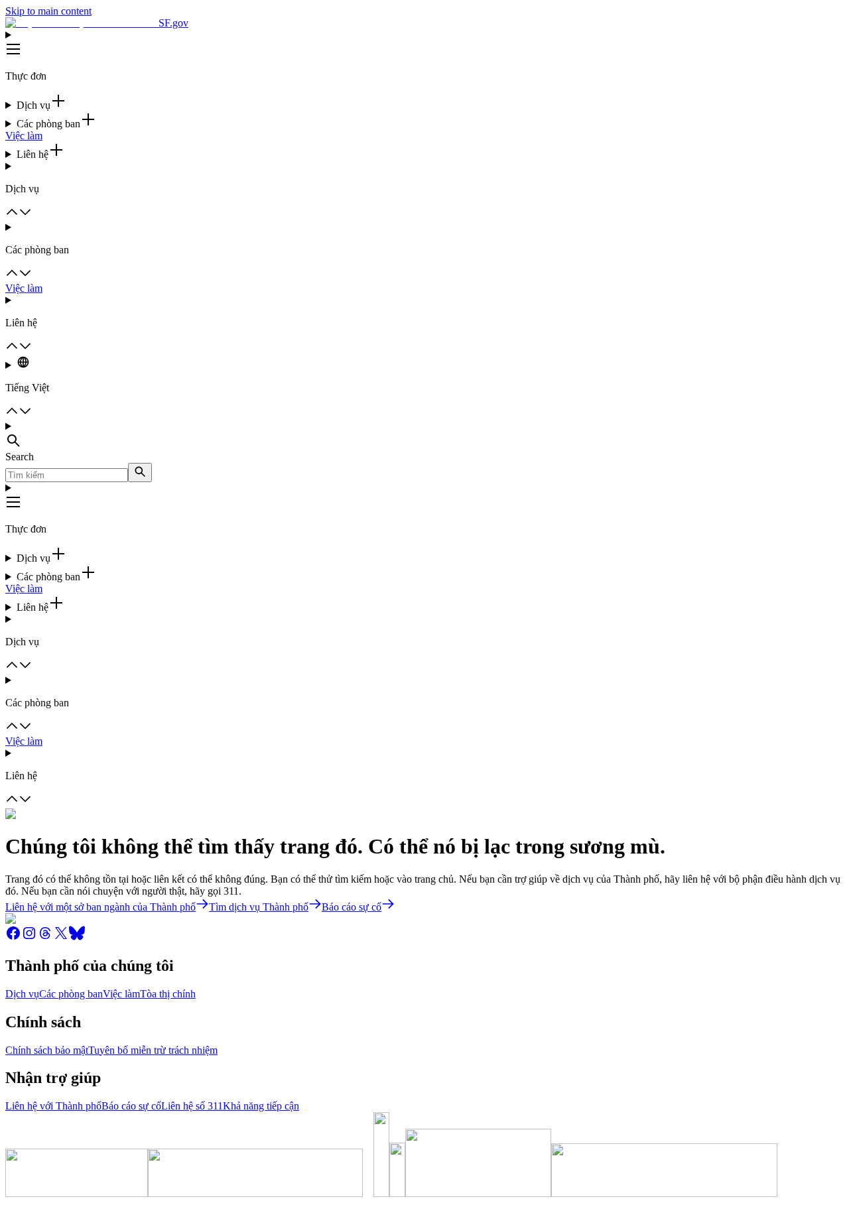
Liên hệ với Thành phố (53, 1105)
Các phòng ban (71, 993)
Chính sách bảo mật (46, 1050)
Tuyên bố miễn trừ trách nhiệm (153, 1050)
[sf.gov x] (61, 937)
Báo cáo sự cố (131, 1105)
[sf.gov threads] (45, 937)
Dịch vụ (22, 993)
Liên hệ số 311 (192, 1105)
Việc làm (23, 135)
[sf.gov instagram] (29, 937)
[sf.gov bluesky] (77, 937)
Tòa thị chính (168, 993)
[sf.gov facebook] (13, 937)
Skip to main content (48, 11)
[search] (140, 472)
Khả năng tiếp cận (261, 1105)
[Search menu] (424, 435)
